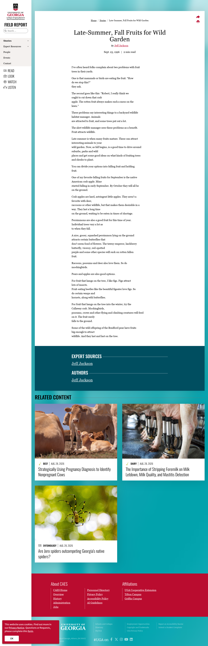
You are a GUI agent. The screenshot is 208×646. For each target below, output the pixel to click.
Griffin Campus (133, 598)
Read (11, 70)
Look (11, 76)
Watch (12, 81)
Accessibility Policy (97, 598)
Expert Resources (12, 46)
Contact (7, 63)
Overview (58, 594)
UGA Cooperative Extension (140, 590)
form (30, 631)
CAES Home (60, 590)
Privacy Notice (16, 627)
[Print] (198, 21)
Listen (12, 87)
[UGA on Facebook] (111, 640)
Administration (61, 602)
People (6, 52)
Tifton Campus (133, 594)
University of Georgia (70, 627)
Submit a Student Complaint (170, 627)
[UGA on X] (116, 640)
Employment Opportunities (138, 624)
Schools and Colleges (103, 624)
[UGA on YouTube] (126, 640)
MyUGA (98, 631)
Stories (7, 40)
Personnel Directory (98, 590)
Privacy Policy (95, 594)
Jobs (55, 606)
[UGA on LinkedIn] (131, 640)
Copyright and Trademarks (138, 627)
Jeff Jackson (121, 45)
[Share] (198, 16)
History (57, 598)
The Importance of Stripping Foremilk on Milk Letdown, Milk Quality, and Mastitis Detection (157, 471)
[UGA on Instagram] (121, 640)
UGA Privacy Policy (135, 631)
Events (6, 57)
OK (11, 638)
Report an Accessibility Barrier (170, 624)
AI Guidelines (94, 602)
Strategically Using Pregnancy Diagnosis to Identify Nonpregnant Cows (74, 471)
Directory (99, 627)
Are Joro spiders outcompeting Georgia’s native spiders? (71, 553)
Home (94, 20)
